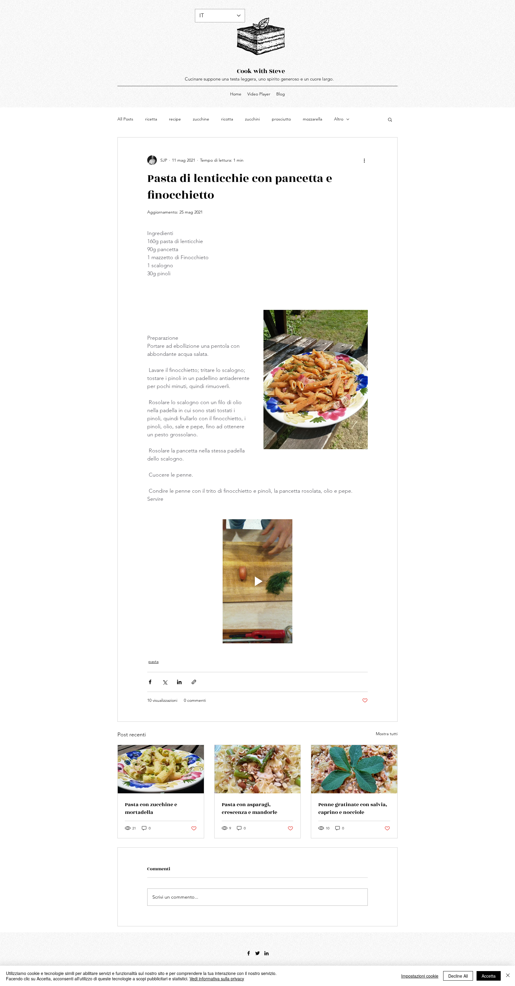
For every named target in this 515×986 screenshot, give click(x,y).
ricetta (151, 119)
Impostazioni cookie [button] (419, 976)
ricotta (227, 119)
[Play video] (257, 581)
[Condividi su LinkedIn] (179, 682)
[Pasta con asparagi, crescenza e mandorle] (258, 769)
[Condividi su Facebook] (150, 682)
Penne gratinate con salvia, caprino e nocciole (352, 808)
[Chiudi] (507, 975)
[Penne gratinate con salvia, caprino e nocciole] (354, 769)
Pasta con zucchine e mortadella (151, 808)
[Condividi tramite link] (194, 682)
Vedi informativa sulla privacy (217, 979)
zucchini (252, 119)
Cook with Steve (261, 71)
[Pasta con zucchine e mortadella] (161, 769)
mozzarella (312, 119)
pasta (153, 661)
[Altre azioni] (364, 160)
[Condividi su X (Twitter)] (164, 682)
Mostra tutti (387, 733)
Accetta (489, 976)
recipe (175, 119)
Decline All (458, 976)
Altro (338, 119)
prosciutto (281, 119)
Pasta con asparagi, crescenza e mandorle (249, 808)
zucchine (201, 119)
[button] (390, 119)
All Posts (125, 119)
